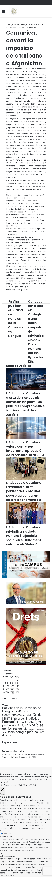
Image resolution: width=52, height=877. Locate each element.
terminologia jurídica (23, 732)
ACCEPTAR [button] (22, 785)
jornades (9, 725)
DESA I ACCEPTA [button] (7, 875)
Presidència (19, 728)
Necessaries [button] (5, 831)
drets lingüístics (28, 718)
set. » (14, 698)
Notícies (36, 725)
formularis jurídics (25, 722)
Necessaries (7, 834)
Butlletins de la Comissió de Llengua (21, 709)
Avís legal (15, 757)
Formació (9, 722)
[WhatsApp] (1, 763)
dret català (26, 715)
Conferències (11, 715)
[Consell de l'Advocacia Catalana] (14, 11)
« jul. (4, 698)
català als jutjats (24, 711)
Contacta (5, 757)
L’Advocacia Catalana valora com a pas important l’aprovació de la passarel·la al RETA (25, 448)
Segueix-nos (9, 742)
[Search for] (48, 12)
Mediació (22, 725)
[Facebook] (0, 763)
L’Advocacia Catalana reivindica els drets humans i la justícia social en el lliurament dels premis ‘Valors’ (23, 536)
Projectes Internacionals (36, 729)
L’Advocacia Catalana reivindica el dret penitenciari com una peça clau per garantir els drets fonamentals (24, 491)
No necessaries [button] (6, 853)
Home (9, 25)
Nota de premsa (19, 25)
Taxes (4, 732)
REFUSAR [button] (32, 785)
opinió (6, 728)
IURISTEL (32, 757)
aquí (6, 782)
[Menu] (3, 12)
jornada (41, 722)
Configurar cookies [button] (8, 785)
